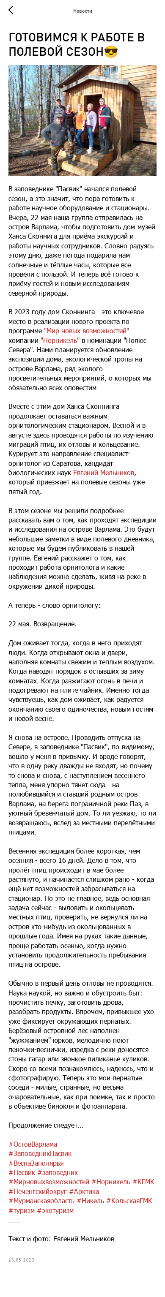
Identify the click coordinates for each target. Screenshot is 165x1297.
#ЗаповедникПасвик (40, 1153)
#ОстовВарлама (32, 1144)
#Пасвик (21, 1172)
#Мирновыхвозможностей (48, 1181)
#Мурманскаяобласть (41, 1200)
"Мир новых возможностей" (86, 330)
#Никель (90, 1200)
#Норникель (110, 1181)
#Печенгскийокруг (37, 1191)
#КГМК (143, 1181)
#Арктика (84, 1191)
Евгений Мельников (103, 472)
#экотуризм (55, 1210)
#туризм (21, 1210)
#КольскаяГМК (129, 1200)
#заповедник (57, 1172)
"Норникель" (60, 340)
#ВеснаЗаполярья (35, 1163)
